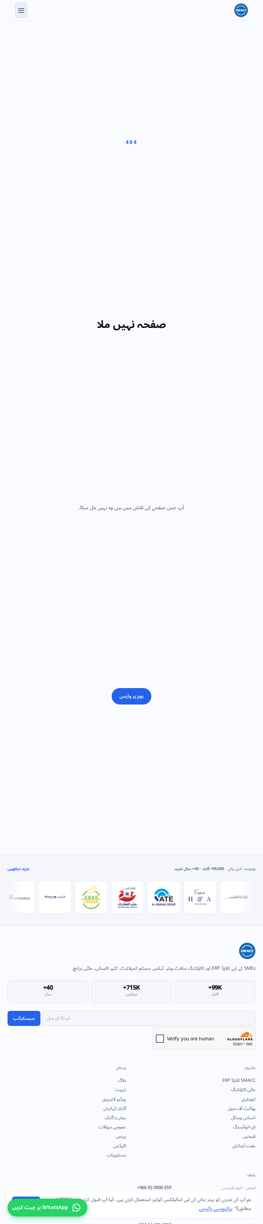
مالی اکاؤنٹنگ (243, 1090)
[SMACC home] (241, 10)
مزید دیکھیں (18, 869)
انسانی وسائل (243, 1118)
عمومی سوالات (112, 1127)
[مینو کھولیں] (21, 10)
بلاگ (122, 1080)
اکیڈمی (119, 1146)
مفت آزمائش (243, 1146)
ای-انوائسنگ (244, 1127)
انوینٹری (248, 1099)
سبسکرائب (24, 1018)
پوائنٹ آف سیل (241, 1108)
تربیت (120, 1090)
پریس (121, 1136)
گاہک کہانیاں (114, 1108)
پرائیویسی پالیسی (216, 1208)
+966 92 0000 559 (196, 1188)
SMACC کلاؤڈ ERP (238, 1080)
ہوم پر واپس (132, 696)
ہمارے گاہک (115, 1118)
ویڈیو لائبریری (114, 1099)
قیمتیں (248, 1136)
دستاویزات (116, 1155)
